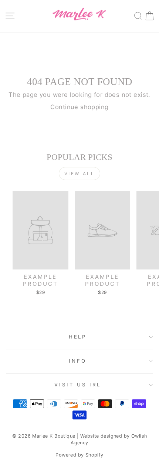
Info (78, 361)
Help (78, 337)
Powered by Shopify (79, 455)
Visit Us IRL (77, 385)
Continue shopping (79, 107)
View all (79, 173)
